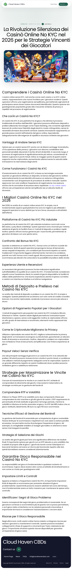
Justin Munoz (48, 24)
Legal (66, 563)
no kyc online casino (57, 185)
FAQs (25, 556)
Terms (61, 563)
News (18, 556)
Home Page (8, 556)
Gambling (24, 24)
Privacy (55, 563)
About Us (49, 563)
